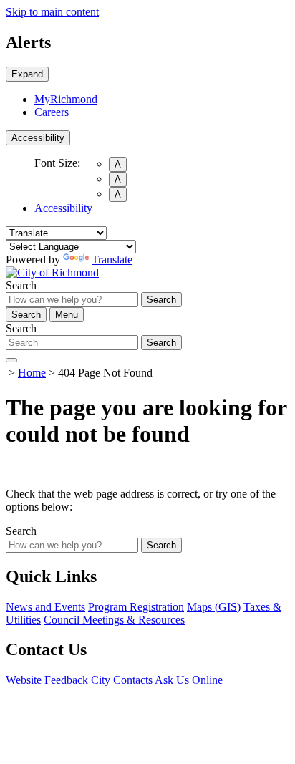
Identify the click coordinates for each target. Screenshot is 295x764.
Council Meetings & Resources (114, 620)
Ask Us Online (189, 680)
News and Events (45, 607)
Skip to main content (52, 12)
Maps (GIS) (214, 607)
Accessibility (37, 137)
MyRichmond (65, 99)
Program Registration (136, 607)
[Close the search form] (11, 360)
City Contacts (122, 680)
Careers (51, 112)
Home (32, 373)
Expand (27, 74)
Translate (112, 259)
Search (21, 285)
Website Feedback (47, 680)
